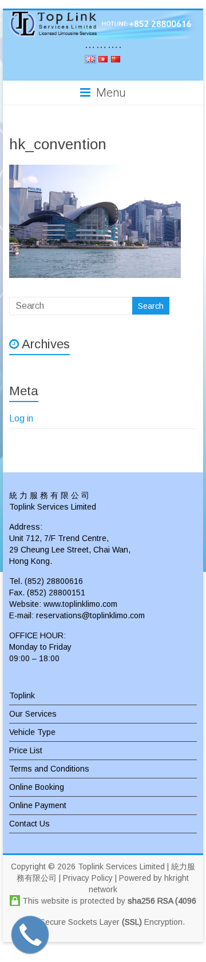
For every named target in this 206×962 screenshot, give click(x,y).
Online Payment (37, 805)
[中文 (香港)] (103, 60)
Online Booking (36, 787)
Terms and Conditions (49, 768)
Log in (21, 418)
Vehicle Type (32, 732)
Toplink (22, 695)
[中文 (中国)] (115, 60)
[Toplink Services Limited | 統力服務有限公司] (103, 24)
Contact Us (29, 823)
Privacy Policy (88, 878)
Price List (25, 750)
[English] (90, 60)
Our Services (33, 713)
